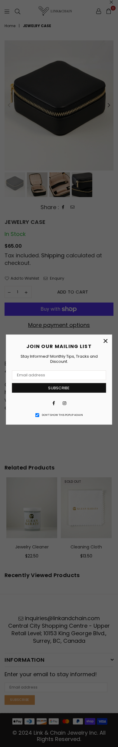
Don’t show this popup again (62, 415)
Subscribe (59, 388)
